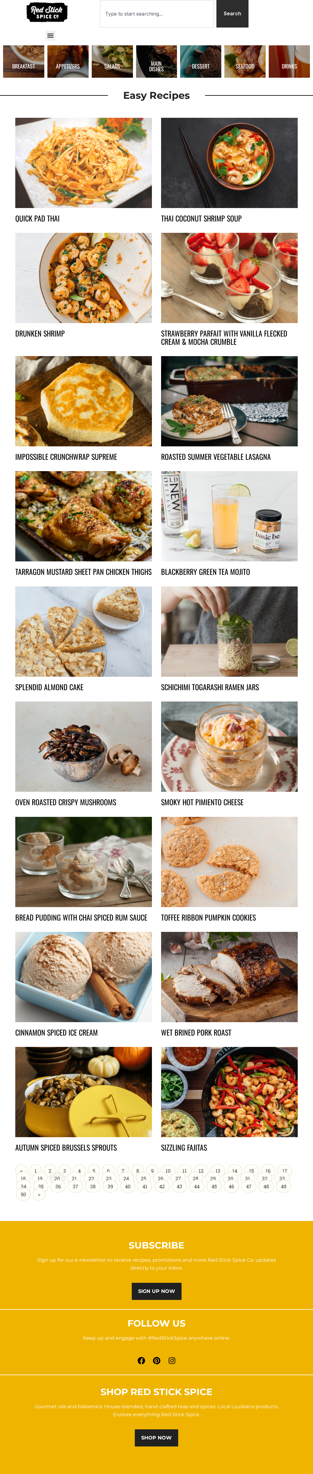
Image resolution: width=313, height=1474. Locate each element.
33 (284, 1177)
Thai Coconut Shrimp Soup (201, 218)
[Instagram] (171, 1360)
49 (286, 1184)
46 (233, 1184)
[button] (51, 36)
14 (237, 1169)
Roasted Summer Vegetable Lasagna (216, 456)
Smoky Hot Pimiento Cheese (202, 801)
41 (147, 1184)
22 (93, 1177)
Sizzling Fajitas (184, 1147)
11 (187, 1169)
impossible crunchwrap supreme (66, 456)
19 (42, 1177)
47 (251, 1184)
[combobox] (157, 14)
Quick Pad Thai (37, 218)
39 (112, 1184)
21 (77, 1177)
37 (77, 1184)
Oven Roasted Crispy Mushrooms (65, 801)
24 (128, 1177)
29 (215, 1177)
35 (43, 1184)
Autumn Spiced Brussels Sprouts (66, 1147)
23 (111, 1177)
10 (170, 1169)
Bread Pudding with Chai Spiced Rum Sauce (81, 917)
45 (216, 1184)
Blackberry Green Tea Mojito (205, 571)
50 (25, 1192)
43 (181, 1184)
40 (130, 1184)
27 (180, 1177)
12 (203, 1169)
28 (198, 1177)
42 (164, 1184)
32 (267, 1177)
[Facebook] (141, 1360)
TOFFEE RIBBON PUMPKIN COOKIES (208, 917)
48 (268, 1184)
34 (25, 1184)
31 (250, 1177)
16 (270, 1169)
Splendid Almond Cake (49, 686)
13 (220, 1169)
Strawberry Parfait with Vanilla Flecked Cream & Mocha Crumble (224, 337)
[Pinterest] (156, 1360)
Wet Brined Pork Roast (196, 1032)
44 (199, 1184)
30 (232, 1177)
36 (60, 1184)
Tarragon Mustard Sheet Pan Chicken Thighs (83, 571)
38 (95, 1184)
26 (163, 1177)
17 (287, 1169)
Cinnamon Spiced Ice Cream (56, 1032)
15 (254, 1169)
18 (25, 1177)
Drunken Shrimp (40, 333)
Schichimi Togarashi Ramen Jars (210, 686)
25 (146, 1177)
